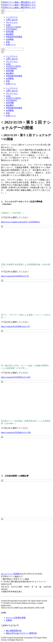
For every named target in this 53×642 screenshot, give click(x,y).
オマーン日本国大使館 (16, 618)
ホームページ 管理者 (10, 574)
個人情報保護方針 (14, 631)
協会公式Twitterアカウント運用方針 (21, 633)
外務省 (9, 620)
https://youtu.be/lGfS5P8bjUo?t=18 (15, 276)
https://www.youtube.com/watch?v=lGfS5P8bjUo (20, 222)
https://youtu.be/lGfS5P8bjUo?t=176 (15, 326)
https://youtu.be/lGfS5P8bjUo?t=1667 (16, 377)
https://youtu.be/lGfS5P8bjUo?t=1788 (16, 432)
